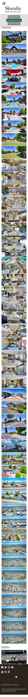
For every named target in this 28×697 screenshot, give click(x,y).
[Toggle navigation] (3, 3)
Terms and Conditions (7, 684)
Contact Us (16, 684)
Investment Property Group (13, 689)
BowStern (13, 691)
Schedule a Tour (14, 17)
